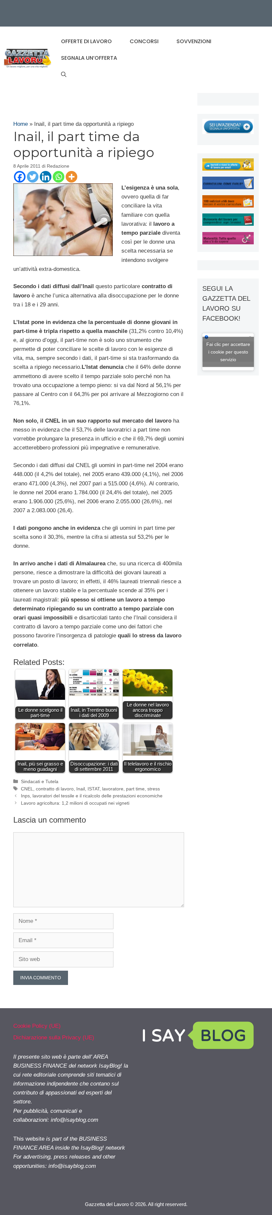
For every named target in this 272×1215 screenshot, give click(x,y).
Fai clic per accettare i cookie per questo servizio (228, 351)
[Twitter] (32, 177)
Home (20, 124)
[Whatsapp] (58, 177)
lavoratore (112, 788)
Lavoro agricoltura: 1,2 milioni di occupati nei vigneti (75, 803)
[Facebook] (20, 177)
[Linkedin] (45, 177)
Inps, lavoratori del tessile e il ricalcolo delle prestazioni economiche (92, 795)
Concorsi (144, 41)
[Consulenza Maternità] (228, 242)
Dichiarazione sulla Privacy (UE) (53, 1037)
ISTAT (94, 788)
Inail (80, 788)
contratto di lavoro (55, 788)
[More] (71, 177)
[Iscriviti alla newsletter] (228, 169)
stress (153, 788)
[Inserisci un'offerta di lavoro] (228, 132)
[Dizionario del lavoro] (228, 224)
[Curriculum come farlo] (228, 187)
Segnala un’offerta (89, 58)
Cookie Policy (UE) (37, 1026)
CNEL (27, 788)
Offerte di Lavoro (86, 41)
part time (135, 788)
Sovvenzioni (193, 41)
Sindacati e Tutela (39, 781)
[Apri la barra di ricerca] (63, 74)
